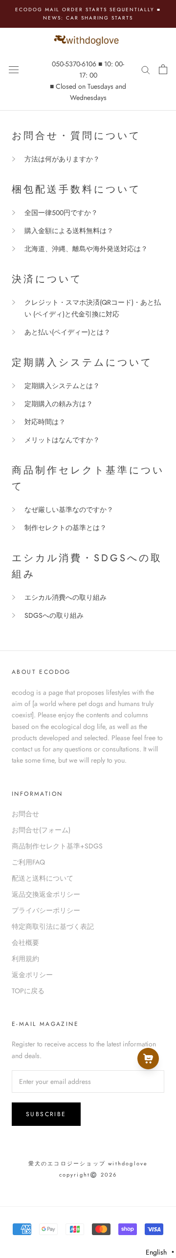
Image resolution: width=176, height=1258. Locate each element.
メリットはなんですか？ (62, 440)
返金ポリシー (32, 975)
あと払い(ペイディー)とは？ (67, 332)
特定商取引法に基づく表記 (53, 926)
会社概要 (25, 942)
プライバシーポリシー (46, 910)
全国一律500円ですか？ (61, 212)
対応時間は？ (45, 422)
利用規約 (25, 958)
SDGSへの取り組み (54, 615)
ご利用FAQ (28, 862)
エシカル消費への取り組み (65, 597)
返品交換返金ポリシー (46, 894)
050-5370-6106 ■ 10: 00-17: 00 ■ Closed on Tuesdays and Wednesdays (88, 80)
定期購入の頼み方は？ (58, 404)
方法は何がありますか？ (62, 159)
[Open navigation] (14, 69)
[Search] (145, 69)
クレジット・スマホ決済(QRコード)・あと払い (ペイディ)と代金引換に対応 (92, 307)
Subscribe (46, 1114)
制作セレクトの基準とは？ (65, 527)
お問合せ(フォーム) (41, 830)
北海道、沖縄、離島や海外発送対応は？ (86, 249)
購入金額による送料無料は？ (68, 231)
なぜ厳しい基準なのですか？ (68, 509)
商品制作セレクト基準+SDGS (57, 846)
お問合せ (25, 814)
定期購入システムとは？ (62, 386)
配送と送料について (42, 878)
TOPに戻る (28, 991)
